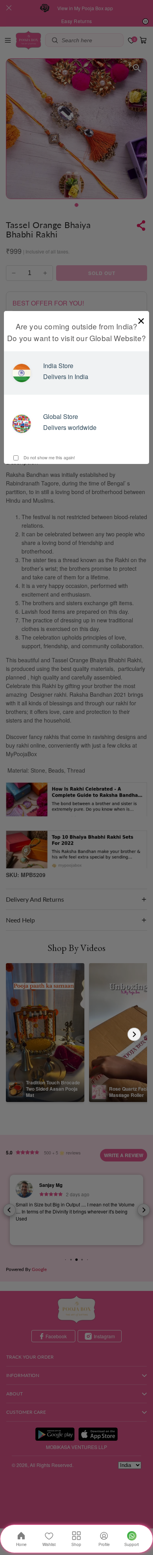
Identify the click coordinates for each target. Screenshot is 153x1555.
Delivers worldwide (70, 427)
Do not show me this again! (48, 457)
